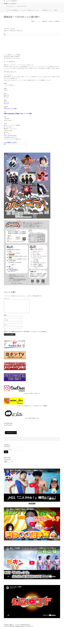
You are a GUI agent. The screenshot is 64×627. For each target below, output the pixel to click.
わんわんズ (14, 30)
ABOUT (55, 10)
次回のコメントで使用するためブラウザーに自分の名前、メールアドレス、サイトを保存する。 (26, 331)
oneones (13, 28)
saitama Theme (19, 626)
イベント (38, 21)
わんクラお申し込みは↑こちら (32, 418)
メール (6, 320)
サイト (5, 325)
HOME (32, 21)
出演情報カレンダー (47, 10)
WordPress (12, 626)
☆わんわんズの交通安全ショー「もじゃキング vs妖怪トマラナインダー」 (23, 10)
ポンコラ (20, 30)
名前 (5, 315)
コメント (6, 298)
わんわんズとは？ (10, 6)
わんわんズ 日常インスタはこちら (32, 393)
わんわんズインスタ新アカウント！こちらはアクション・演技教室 (32, 405)
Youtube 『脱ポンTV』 (22, 6)
